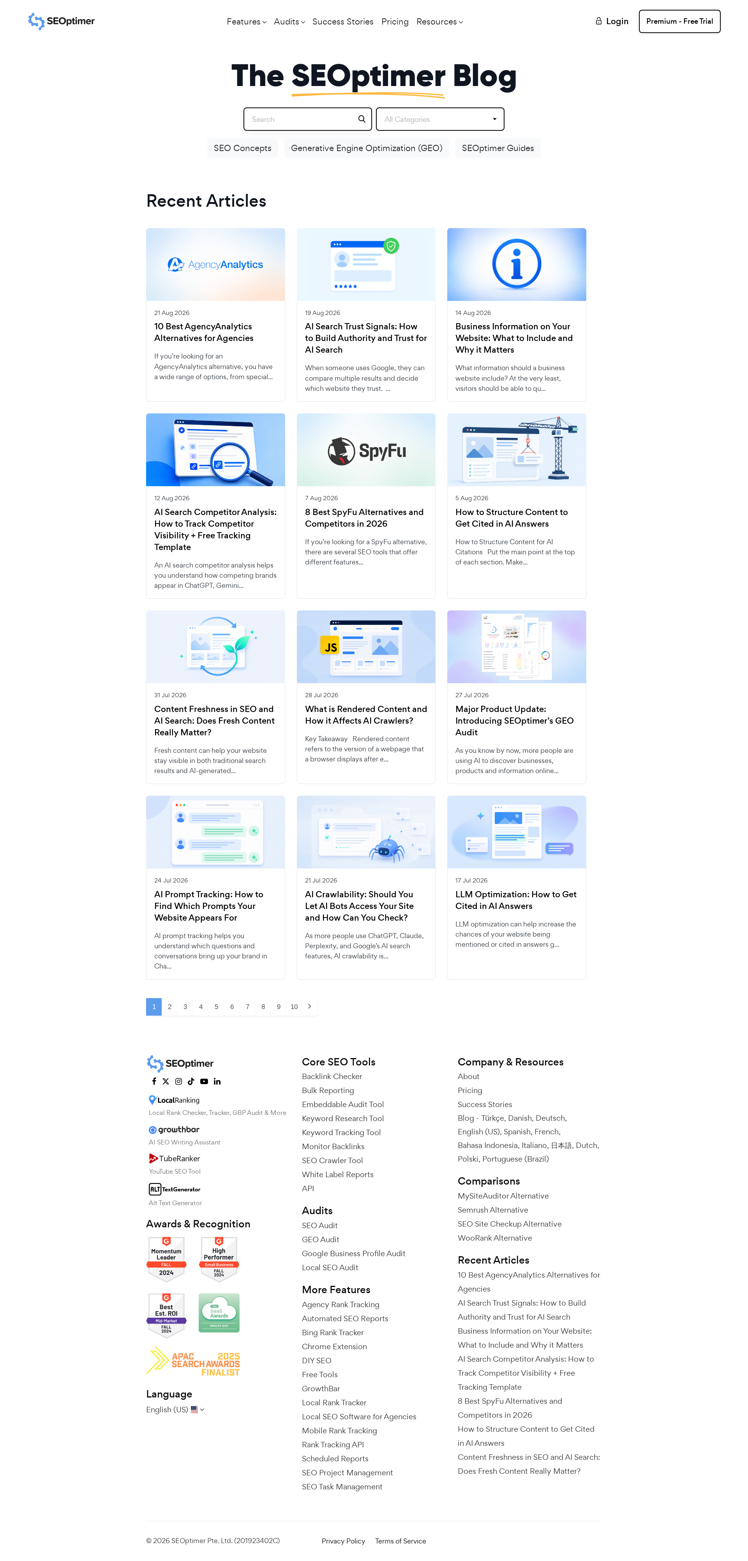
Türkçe (492, 1118)
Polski (468, 1159)
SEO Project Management (347, 1473)
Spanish (517, 1132)
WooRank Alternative (495, 1238)
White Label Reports (338, 1174)
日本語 (561, 1145)
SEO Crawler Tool (332, 1160)
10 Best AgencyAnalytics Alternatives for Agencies (204, 332)
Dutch (586, 1145)
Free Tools (320, 1374)
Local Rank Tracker (334, 1403)
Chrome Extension (334, 1346)
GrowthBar (321, 1388)
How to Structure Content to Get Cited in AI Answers (511, 518)
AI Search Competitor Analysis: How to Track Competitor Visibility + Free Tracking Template (215, 529)
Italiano (534, 1145)
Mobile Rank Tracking (339, 1431)
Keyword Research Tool (343, 1118)
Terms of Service (400, 1540)
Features (244, 21)
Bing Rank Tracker (333, 1332)
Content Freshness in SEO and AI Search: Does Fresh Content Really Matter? (214, 720)
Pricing (395, 21)
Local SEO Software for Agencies (359, 1417)
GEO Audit (320, 1239)
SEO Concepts (243, 147)
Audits (286, 21)
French (547, 1132)
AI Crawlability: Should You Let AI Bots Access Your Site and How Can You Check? (359, 906)
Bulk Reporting (328, 1090)
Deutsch (550, 1118)
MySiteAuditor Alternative (503, 1196)
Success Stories (343, 21)
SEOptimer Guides (498, 147)
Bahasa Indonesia (488, 1145)
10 (294, 1007)
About (469, 1076)
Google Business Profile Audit (354, 1253)
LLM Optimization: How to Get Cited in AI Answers (516, 900)
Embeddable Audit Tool (343, 1104)
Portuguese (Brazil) (515, 1159)
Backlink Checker (332, 1076)
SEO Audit (320, 1225)
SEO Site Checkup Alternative (510, 1224)
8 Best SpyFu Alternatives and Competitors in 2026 (364, 518)
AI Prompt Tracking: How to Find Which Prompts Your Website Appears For (208, 906)
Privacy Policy (343, 1540)
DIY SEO (317, 1360)
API (308, 1188)
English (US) (479, 1132)
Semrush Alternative (493, 1210)
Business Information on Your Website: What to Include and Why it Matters (514, 338)
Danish (520, 1118)
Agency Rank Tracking (340, 1304)
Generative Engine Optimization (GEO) (367, 147)
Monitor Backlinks (333, 1146)
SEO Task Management (342, 1487)
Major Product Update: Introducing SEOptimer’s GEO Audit (514, 720)
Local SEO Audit (330, 1267)
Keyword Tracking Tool (341, 1132)
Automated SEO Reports (345, 1318)
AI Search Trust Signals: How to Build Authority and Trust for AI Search (366, 338)
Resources (436, 21)
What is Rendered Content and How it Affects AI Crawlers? (366, 715)
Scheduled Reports (335, 1459)
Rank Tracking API (333, 1445)
